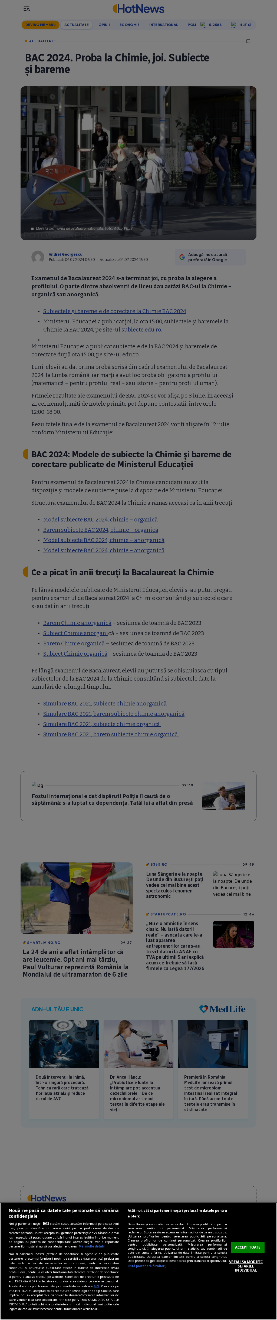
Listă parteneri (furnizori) (147, 1266)
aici (96, 1286)
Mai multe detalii (91, 1246)
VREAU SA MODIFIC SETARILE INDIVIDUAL (246, 1266)
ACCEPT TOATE (247, 1247)
